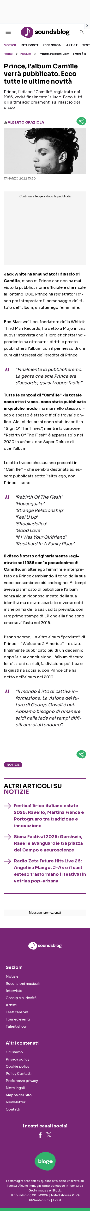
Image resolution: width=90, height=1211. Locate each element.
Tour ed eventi (18, 1019)
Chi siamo (14, 1052)
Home (8, 53)
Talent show (16, 1026)
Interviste (29, 45)
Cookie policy (18, 1066)
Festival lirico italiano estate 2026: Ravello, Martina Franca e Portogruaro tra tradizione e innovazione (49, 815)
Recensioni (52, 45)
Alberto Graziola (26, 122)
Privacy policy (17, 1059)
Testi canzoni (17, 1012)
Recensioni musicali (23, 983)
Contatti (13, 1109)
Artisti (72, 45)
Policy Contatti (18, 1073)
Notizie (10, 45)
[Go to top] (80, 1195)
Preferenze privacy (22, 1081)
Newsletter (15, 1102)
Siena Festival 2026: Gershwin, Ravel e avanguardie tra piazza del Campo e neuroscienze (48, 843)
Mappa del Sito (19, 1095)
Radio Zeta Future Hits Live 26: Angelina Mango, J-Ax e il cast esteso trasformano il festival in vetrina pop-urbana (50, 871)
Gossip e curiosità (21, 998)
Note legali (15, 1088)
